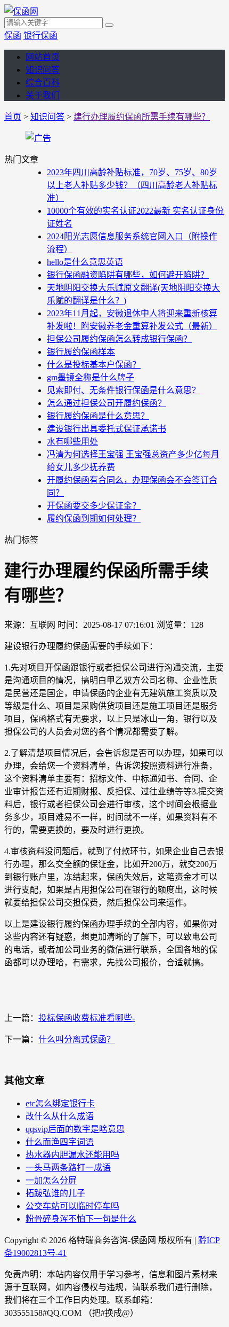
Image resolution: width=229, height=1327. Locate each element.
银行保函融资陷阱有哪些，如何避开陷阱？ (128, 274)
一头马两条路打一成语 (68, 1167)
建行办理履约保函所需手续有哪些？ (141, 116)
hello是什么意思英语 (85, 262)
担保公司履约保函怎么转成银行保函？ (119, 339)
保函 (12, 35)
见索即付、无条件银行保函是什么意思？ (123, 390)
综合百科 (43, 82)
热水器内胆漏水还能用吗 (72, 1154)
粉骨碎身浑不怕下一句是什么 (81, 1218)
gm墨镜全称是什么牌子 (90, 377)
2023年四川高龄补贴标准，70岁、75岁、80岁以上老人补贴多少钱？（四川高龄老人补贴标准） (132, 185)
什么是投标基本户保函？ (94, 364)
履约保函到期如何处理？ (94, 518)
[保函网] (21, 11)
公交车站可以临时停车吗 (72, 1206)
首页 (12, 116)
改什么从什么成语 (60, 1116)
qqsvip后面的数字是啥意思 (75, 1129)
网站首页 (43, 56)
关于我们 (43, 95)
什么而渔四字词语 (60, 1141)
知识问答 (43, 69)
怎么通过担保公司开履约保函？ (106, 403)
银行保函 (40, 35)
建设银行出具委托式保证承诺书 (106, 428)
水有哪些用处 (72, 441)
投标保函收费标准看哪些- (86, 1017)
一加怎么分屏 (51, 1180)
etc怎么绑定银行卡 (60, 1103)
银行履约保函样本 (81, 351)
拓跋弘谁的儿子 (55, 1193)
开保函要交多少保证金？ (94, 505)
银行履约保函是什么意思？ (98, 415)
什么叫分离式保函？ (76, 1039)
